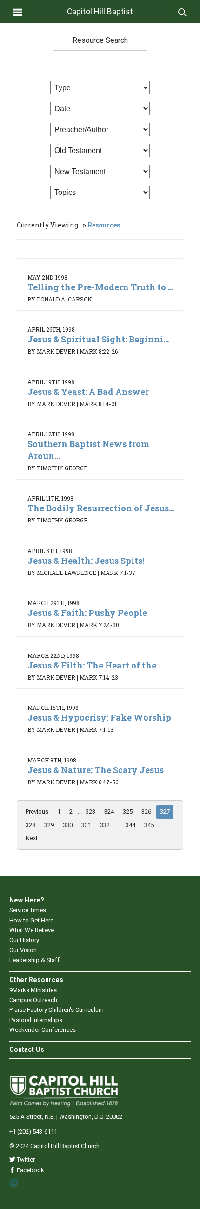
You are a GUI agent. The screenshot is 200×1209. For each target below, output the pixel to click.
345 (149, 825)
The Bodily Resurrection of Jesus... (100, 508)
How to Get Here (31, 920)
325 (128, 811)
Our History (24, 939)
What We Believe (31, 930)
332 (105, 825)
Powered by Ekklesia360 (14, 1183)
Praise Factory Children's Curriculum (56, 1009)
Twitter (25, 1159)
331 (86, 825)
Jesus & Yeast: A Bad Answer (88, 391)
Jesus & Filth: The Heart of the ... (95, 665)
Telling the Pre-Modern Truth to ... (100, 287)
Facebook (29, 1170)
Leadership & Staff (34, 959)
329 (49, 825)
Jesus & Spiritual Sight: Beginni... (98, 339)
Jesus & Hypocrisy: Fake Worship (99, 717)
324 (109, 811)
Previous (37, 811)
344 (130, 825)
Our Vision (23, 950)
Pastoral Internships (35, 1019)
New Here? (26, 900)
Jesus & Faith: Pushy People (87, 612)
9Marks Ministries (33, 990)
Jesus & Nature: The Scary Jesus (95, 769)
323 (90, 811)
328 (30, 825)
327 (165, 811)
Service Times (27, 910)
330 (68, 825)
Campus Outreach (33, 999)
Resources (103, 224)
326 (146, 811)
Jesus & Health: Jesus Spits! (85, 560)
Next (32, 838)
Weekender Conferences (42, 1029)
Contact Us (26, 1049)
